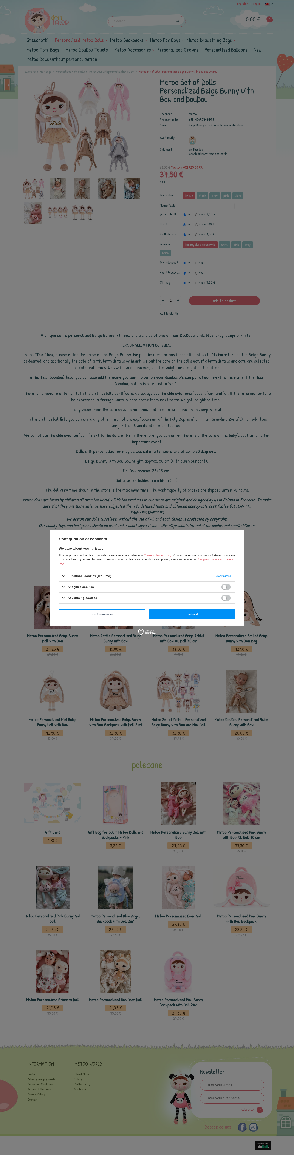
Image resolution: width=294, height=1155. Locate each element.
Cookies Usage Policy (157, 555)
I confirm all (192, 614)
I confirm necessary (102, 614)
